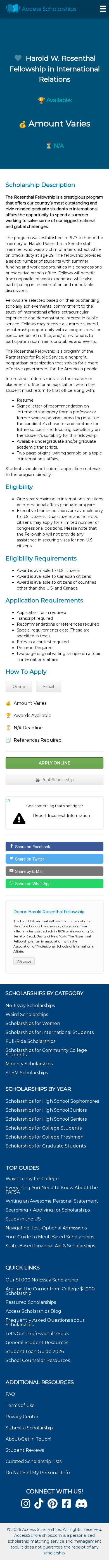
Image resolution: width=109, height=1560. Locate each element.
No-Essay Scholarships (30, 1005)
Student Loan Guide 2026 (35, 1351)
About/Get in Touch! (28, 1439)
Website (24, 961)
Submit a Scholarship (29, 1428)
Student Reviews (25, 1450)
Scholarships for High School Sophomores (52, 1101)
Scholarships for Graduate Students (46, 1146)
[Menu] (103, 9)
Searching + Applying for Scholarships (48, 1210)
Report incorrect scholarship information (8, 800)
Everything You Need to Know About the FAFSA (52, 1190)
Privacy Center (22, 1416)
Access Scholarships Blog (33, 1311)
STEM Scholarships (27, 1072)
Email (48, 686)
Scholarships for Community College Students (46, 1052)
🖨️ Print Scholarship (54, 779)
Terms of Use (20, 1405)
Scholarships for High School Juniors (46, 1110)
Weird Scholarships (27, 1014)
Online (19, 686)
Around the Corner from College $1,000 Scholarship (50, 1291)
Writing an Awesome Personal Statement (52, 1201)
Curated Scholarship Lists (33, 1461)
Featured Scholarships (31, 1302)
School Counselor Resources (38, 1360)
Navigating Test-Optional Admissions (46, 1228)
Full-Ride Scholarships (30, 1041)
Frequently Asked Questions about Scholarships (45, 1322)
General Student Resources (37, 1342)
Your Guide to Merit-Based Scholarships (50, 1236)
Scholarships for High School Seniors (46, 1119)
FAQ (10, 1394)
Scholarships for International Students (50, 1032)
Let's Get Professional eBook (37, 1333)
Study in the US (23, 1219)
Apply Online (54, 762)
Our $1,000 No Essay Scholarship (42, 1280)
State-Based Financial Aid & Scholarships (50, 1245)
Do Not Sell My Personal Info (38, 1472)
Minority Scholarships (29, 1063)
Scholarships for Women (33, 1023)
